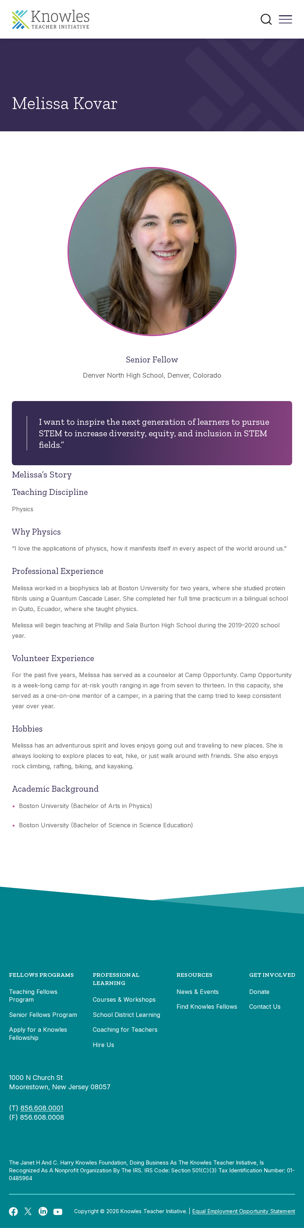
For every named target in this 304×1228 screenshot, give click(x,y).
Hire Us (103, 1044)
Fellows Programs (41, 974)
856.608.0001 (41, 1108)
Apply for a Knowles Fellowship (38, 1033)
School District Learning (126, 1014)
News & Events (197, 991)
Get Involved (272, 974)
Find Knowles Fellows (206, 1006)
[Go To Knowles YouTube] (57, 1211)
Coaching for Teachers (125, 1029)
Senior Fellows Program (43, 1014)
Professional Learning (116, 978)
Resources (194, 974)
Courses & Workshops (124, 999)
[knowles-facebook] (13, 1211)
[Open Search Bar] (266, 19)
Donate (259, 991)
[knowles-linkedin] (43, 1211)
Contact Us (265, 1006)
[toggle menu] (285, 22)
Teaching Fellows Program (33, 996)
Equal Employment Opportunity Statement (243, 1211)
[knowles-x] (28, 1211)
